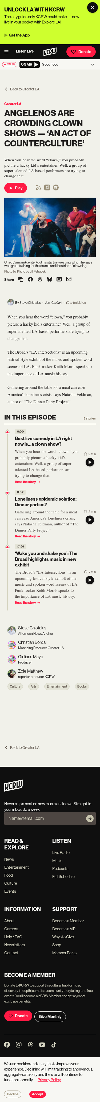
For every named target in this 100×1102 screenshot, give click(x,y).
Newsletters (14, 945)
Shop (56, 945)
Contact (11, 953)
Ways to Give (63, 937)
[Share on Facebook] (30, 280)
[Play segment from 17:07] (7, 547)
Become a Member (68, 921)
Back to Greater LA (24, 89)
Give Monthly (50, 1016)
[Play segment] (90, 462)
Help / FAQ (13, 937)
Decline (12, 1094)
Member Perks (64, 953)
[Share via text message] (59, 280)
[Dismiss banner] (92, 7)
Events (10, 891)
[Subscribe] (90, 818)
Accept (37, 1094)
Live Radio (61, 852)
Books (82, 686)
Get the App (19, 35)
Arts (34, 686)
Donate (84, 51)
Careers (11, 929)
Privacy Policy (49, 1079)
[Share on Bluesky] (49, 280)
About (9, 921)
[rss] (38, 189)
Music (57, 860)
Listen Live (25, 51)
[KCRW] (13, 790)
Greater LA (12, 104)
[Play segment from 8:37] (7, 493)
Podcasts (60, 868)
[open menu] (8, 52)
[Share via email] (68, 279)
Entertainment (57, 686)
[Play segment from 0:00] (7, 432)
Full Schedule (63, 876)
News (9, 859)
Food (8, 875)
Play (18, 188)
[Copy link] (20, 280)
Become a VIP (63, 929)
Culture (15, 686)
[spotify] (56, 189)
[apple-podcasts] (47, 189)
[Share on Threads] (40, 280)
